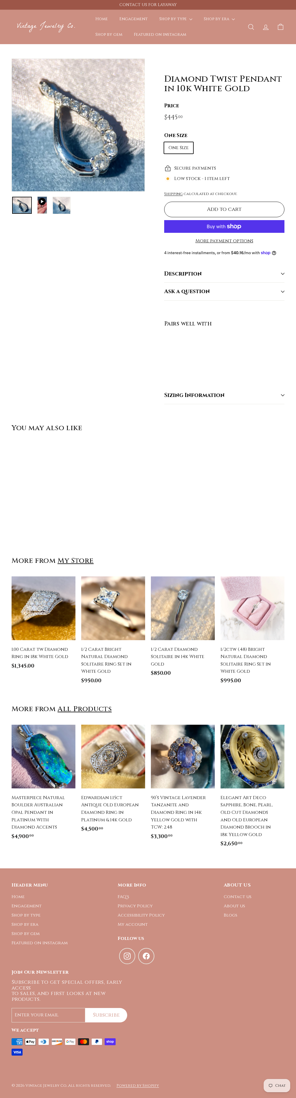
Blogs (230, 915)
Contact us (237, 897)
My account (133, 924)
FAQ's (123, 897)
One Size (175, 135)
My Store (76, 560)
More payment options (224, 241)
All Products (85, 709)
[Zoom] (78, 125)
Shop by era (217, 19)
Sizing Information (194, 395)
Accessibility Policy (141, 915)
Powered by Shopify (137, 1085)
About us (234, 906)
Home (101, 19)
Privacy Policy (135, 906)
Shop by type (173, 19)
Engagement (133, 19)
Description (183, 274)
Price (171, 105)
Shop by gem (108, 34)
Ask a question (187, 291)
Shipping (173, 193)
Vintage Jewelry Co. (46, 26)
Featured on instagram (160, 34)
